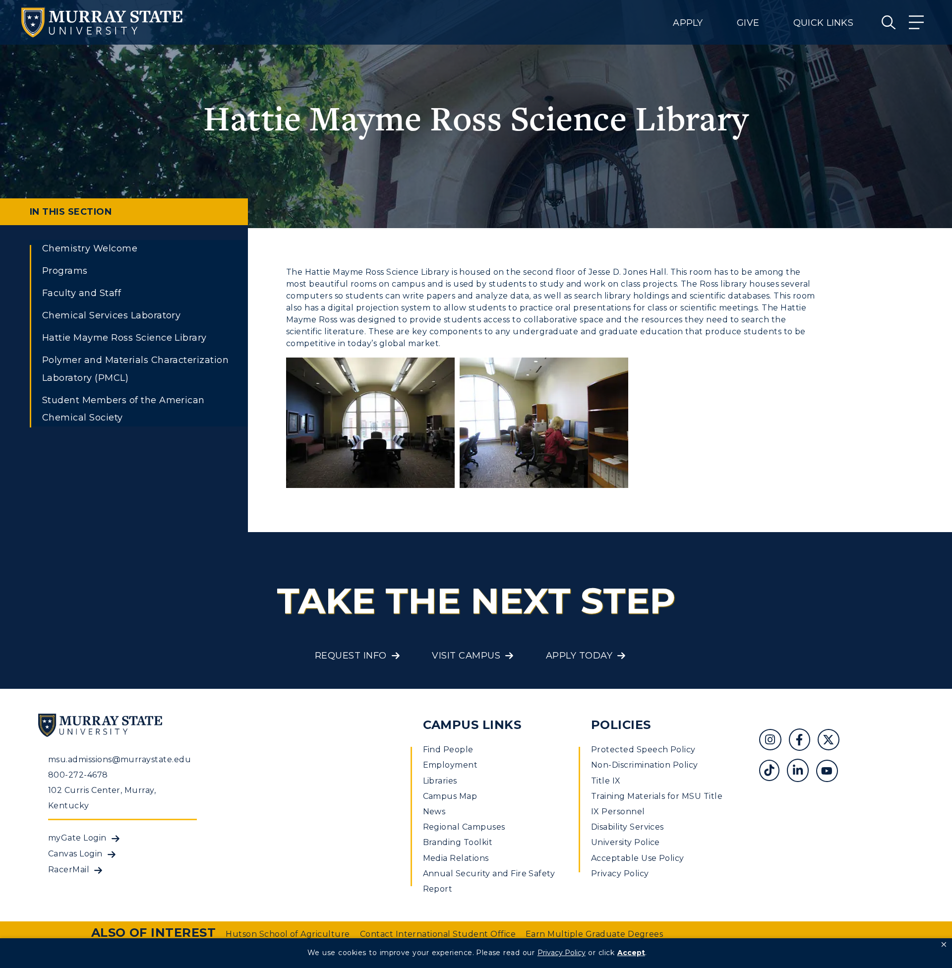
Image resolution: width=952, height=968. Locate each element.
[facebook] (803, 741)
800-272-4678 (78, 775)
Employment (450, 765)
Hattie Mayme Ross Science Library (124, 337)
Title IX (606, 781)
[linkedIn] (801, 772)
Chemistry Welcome (89, 248)
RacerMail (68, 869)
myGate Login (77, 838)
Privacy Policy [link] (561, 952)
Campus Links (472, 725)
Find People (448, 749)
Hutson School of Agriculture (288, 934)
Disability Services (627, 827)
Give (748, 22)
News (434, 811)
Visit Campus (466, 655)
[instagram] (773, 741)
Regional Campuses (464, 827)
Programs (65, 270)
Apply (688, 22)
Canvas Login (75, 853)
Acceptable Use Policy (637, 858)
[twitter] (832, 741)
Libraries (440, 781)
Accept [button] (631, 952)
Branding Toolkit (458, 842)
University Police (625, 842)
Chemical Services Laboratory (111, 315)
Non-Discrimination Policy (644, 765)
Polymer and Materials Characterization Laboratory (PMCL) (135, 369)
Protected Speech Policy (643, 749)
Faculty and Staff (81, 293)
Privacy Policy (620, 873)
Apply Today (579, 655)
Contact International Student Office (438, 934)
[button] (944, 944)
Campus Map (450, 796)
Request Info (351, 655)
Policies (621, 725)
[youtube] (830, 772)
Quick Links (823, 22)
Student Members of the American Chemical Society (123, 409)
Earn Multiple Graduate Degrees (594, 934)
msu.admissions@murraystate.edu (119, 759)
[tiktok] (772, 772)
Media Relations (456, 858)
